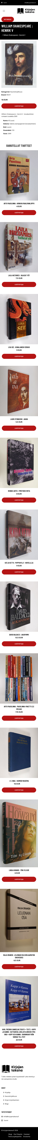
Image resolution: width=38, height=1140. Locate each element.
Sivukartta (26, 1137)
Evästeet (27, 1134)
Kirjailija (7, 1092)
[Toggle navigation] (3, 11)
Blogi (6, 1104)
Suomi (5, 2)
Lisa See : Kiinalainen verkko (19, 347)
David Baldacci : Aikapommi (19, 634)
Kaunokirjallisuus (16, 92)
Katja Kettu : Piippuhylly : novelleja (19, 563)
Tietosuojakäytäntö (15, 1137)
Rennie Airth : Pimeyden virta (19, 491)
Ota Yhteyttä (18, 1134)
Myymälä (7, 19)
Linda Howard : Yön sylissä (19, 870)
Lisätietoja (19, 106)
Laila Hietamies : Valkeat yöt (19, 275)
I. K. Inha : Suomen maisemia (19, 781)
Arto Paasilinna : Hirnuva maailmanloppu (19, 203)
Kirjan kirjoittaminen (12, 1100)
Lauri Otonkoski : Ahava (19, 419)
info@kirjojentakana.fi (30, 2)
